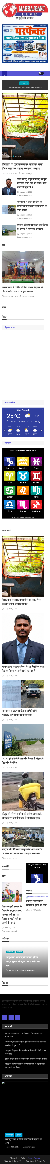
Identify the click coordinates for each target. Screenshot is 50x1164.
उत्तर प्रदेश (9, 156)
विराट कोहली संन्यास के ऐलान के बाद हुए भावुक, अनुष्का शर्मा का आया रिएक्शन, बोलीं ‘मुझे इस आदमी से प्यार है (12, 914)
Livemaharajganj (27, 173)
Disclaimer (30, 1161)
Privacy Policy (42, 1161)
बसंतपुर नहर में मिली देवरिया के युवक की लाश (23, 1141)
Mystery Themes (34, 1158)
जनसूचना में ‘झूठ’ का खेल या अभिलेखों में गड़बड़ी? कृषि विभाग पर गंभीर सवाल (32, 206)
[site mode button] (41, 73)
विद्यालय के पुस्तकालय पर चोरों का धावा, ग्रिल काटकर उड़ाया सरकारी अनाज (24, 1035)
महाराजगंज (18, 156)
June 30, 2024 (9, 928)
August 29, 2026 (10, 173)
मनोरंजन (19, 952)
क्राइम (19, 1135)
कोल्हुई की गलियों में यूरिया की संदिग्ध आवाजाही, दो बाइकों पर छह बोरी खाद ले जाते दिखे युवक (25, 1065)
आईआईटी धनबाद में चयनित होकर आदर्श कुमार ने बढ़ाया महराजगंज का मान (23, 961)
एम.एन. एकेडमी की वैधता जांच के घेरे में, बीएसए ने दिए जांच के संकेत (26, 1059)
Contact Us (18, 1161)
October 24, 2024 (10, 296)
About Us (7, 1161)
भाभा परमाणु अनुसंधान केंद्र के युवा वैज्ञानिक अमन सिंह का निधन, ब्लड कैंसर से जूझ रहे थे (32, 183)
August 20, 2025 (34, 910)
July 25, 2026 (13, 970)
